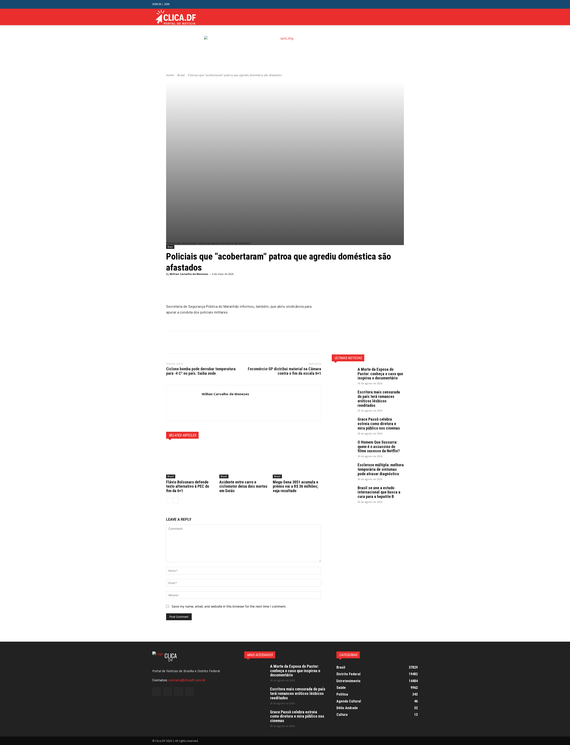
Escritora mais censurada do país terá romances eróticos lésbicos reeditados (379, 398)
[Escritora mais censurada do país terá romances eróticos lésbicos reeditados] (343, 397)
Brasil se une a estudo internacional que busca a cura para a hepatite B (379, 492)
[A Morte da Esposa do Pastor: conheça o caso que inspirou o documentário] (343, 375)
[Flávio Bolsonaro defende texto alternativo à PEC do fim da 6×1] (190, 461)
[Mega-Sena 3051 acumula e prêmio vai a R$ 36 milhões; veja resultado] (297, 461)
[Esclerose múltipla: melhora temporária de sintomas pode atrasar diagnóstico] (343, 470)
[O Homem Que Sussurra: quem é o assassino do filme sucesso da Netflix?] (343, 448)
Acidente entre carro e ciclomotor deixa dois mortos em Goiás (243, 486)
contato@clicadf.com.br (187, 680)
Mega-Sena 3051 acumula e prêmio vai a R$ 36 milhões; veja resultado (295, 486)
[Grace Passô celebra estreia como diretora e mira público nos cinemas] (343, 425)
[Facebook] (394, 17)
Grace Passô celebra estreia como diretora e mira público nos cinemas (379, 423)
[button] (414, 4)
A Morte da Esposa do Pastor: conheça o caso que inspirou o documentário (380, 374)
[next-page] (176, 500)
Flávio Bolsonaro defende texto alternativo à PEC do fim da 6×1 (187, 486)
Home (170, 75)
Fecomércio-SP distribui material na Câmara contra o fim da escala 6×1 (284, 371)
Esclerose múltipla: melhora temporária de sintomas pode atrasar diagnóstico (381, 469)
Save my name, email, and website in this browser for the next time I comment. (229, 606)
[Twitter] (408, 17)
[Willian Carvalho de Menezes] (184, 403)
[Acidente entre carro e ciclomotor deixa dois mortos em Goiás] (243, 461)
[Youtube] (415, 17)
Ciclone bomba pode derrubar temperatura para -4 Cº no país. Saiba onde (201, 371)
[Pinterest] (191, 342)
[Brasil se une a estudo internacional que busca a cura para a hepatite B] (343, 493)
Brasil (181, 75)
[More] (280, 292)
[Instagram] (401, 17)
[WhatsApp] (201, 342)
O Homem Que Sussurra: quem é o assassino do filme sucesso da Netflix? (379, 446)
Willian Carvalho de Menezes (189, 274)
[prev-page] (169, 500)
